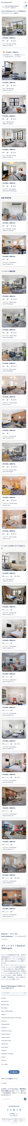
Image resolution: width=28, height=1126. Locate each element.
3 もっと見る (4, 1064)
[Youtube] (20, 1110)
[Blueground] (14, 1106)
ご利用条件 (15, 1120)
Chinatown (4, 1021)
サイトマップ (14, 1122)
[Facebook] (8, 1110)
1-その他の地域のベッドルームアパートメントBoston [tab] (14, 993)
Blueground (4, 934)
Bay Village (4, 1008)
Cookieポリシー (22, 1120)
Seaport (3, 1057)
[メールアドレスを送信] (25, 1099)
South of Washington (7, 936)
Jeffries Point (4, 1044)
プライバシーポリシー (7, 1120)
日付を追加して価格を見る (8, 38)
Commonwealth (5, 1024)
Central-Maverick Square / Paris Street (11, 1018)
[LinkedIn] (11, 1110)
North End (3, 1050)
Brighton (3, 1014)
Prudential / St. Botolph (7, 1054)
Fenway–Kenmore (5, 1034)
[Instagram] (14, 1110)
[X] (17, 1110)
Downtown (4, 1027)
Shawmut (3, 1060)
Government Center (6, 1040)
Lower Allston (4, 1047)
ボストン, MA (13, 934)
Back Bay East (5, 1001)
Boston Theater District (7, 1011)
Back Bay (3, 998)
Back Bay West (5, 1004)
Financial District (5, 1037)
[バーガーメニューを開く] (25, 2)
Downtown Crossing (6, 1031)
